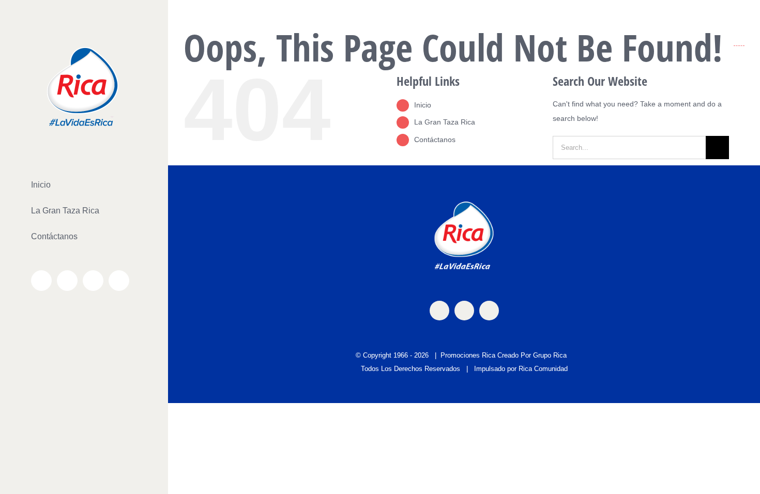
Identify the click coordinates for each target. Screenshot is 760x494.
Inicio (422, 105)
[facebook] (439, 310)
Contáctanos (434, 139)
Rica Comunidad (543, 369)
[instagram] (464, 310)
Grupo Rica (550, 355)
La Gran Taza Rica (444, 122)
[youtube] (489, 310)
